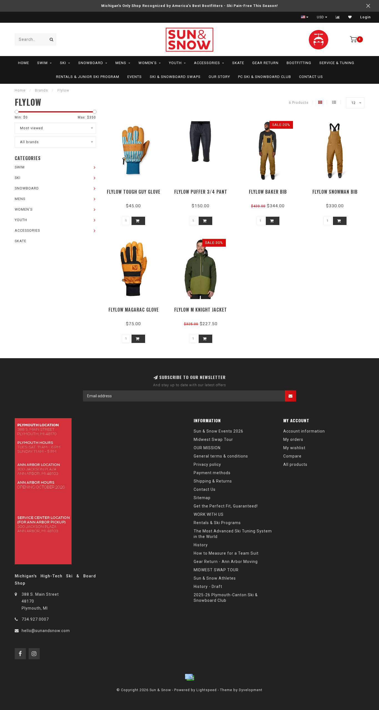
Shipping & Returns (213, 481)
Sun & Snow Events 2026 (218, 431)
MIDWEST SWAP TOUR (216, 570)
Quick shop (136, 190)
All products (295, 464)
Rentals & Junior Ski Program (87, 77)
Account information (304, 431)
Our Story (219, 77)
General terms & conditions (221, 456)
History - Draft (208, 586)
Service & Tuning (336, 63)
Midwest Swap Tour (213, 439)
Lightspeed (206, 690)
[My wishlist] (350, 17)
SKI (63, 63)
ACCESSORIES (207, 63)
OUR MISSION (207, 448)
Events (134, 77)
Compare (292, 456)
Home (23, 63)
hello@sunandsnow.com (46, 630)
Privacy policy (207, 464)
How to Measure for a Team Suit (226, 553)
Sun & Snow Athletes (215, 578)
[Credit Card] (189, 677)
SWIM (42, 63)
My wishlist (294, 448)
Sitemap (202, 498)
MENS (120, 63)
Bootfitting (299, 63)
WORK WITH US (209, 514)
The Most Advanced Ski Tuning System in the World (233, 534)
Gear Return (265, 63)
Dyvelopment (250, 690)
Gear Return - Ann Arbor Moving (226, 561)
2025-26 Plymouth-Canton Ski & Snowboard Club (226, 598)
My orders (293, 439)
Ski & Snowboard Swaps (175, 77)
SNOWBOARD (90, 63)
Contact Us (311, 77)
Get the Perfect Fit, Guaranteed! (226, 506)
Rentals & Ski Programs (217, 523)
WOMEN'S (147, 63)
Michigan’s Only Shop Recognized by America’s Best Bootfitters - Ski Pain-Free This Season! (189, 6)
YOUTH (175, 63)
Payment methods (212, 473)
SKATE (238, 63)
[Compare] (338, 17)
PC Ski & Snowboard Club (264, 77)
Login (365, 17)
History (201, 545)
